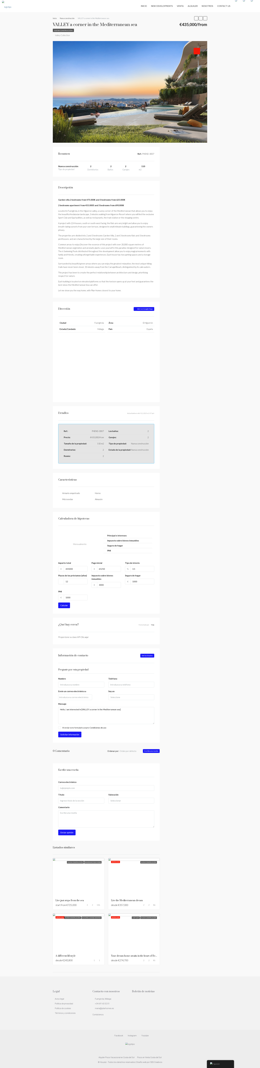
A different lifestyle (66, 955)
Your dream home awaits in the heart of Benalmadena (139, 955)
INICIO (144, 6)
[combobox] (131, 697)
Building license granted (91, 918)
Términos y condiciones (65, 1013)
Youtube (145, 1036)
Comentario (63, 807)
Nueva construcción (63, 30)
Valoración (113, 794)
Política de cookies (63, 1008)
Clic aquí (84, 637)
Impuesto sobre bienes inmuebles (102, 577)
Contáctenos (98, 1015)
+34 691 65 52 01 (102, 1004)
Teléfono (112, 678)
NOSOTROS (207, 6)
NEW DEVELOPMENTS (162, 6)
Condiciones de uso (98, 728)
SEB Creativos (156, 1062)
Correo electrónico (67, 782)
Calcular (64, 605)
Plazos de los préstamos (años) (72, 575)
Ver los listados (147, 656)
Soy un (111, 691)
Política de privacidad (64, 1004)
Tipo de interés (132, 563)
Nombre (62, 678)
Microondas (67, 499)
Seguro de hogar (133, 575)
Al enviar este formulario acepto (84, 728)
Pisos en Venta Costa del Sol (149, 1057)
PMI (60, 591)
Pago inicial (97, 563)
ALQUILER (193, 6)
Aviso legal (59, 999)
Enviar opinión (66, 832)
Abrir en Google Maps (145, 309)
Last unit (135, 918)
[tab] (197, 51)
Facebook (118, 1036)
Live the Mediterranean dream (127, 900)
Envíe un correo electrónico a (72, 691)
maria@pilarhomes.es (104, 1008)
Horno (98, 493)
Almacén (99, 499)
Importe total (64, 563)
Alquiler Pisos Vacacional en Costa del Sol (116, 1057)
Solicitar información (69, 734)
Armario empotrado (71, 493)
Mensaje (62, 704)
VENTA (180, 6)
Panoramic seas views (93, 862)
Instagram (132, 1036)
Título (61, 794)
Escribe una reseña (151, 751)
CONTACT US (223, 6)
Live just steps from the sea (70, 900)
